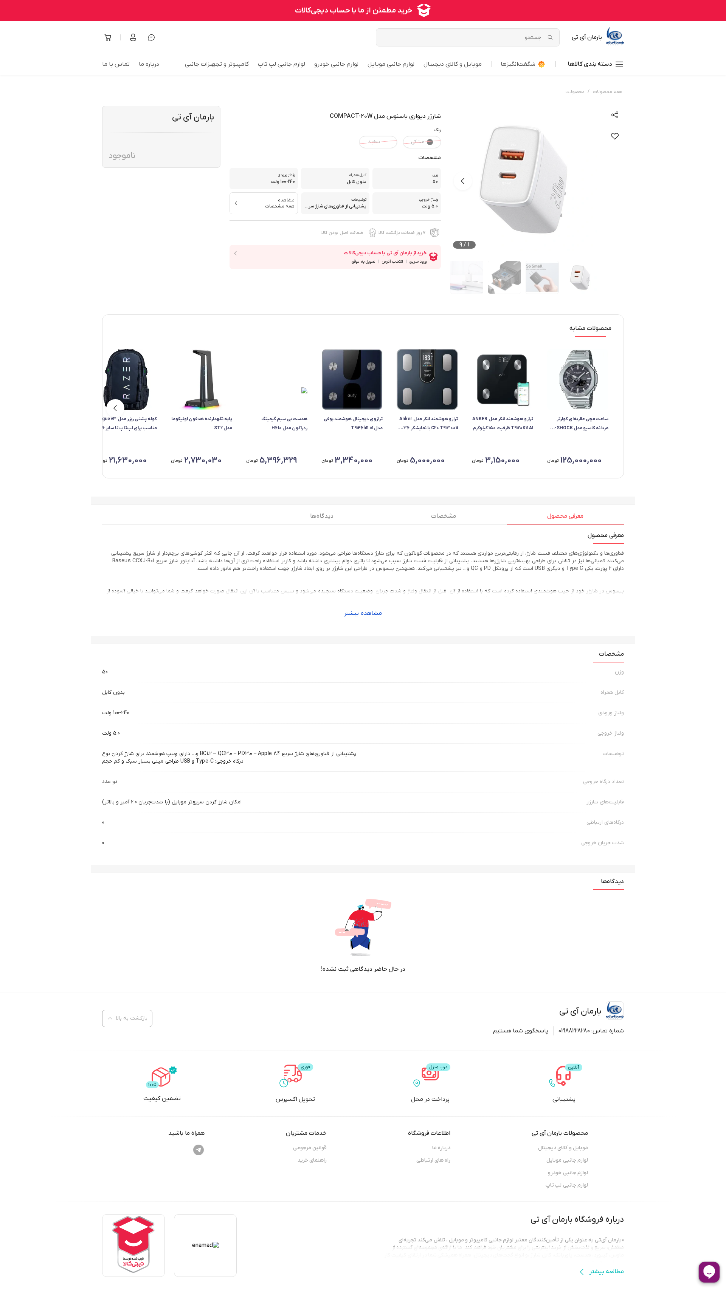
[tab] (565, 518)
